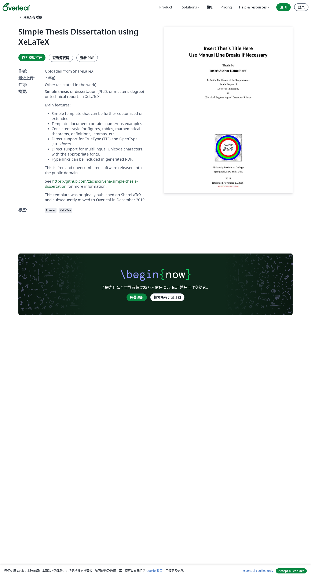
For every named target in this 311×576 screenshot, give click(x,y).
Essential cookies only (257, 571)
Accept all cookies (291, 571)
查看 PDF (87, 57)
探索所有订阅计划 (167, 297)
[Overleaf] (16, 7)
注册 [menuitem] (283, 7)
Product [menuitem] (165, 7)
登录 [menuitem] (301, 7)
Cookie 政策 (154, 571)
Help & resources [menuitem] (253, 7)
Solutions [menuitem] (189, 7)
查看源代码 (60, 57)
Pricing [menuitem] (226, 7)
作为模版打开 (32, 57)
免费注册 (136, 297)
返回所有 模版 (30, 17)
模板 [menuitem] (210, 7)
